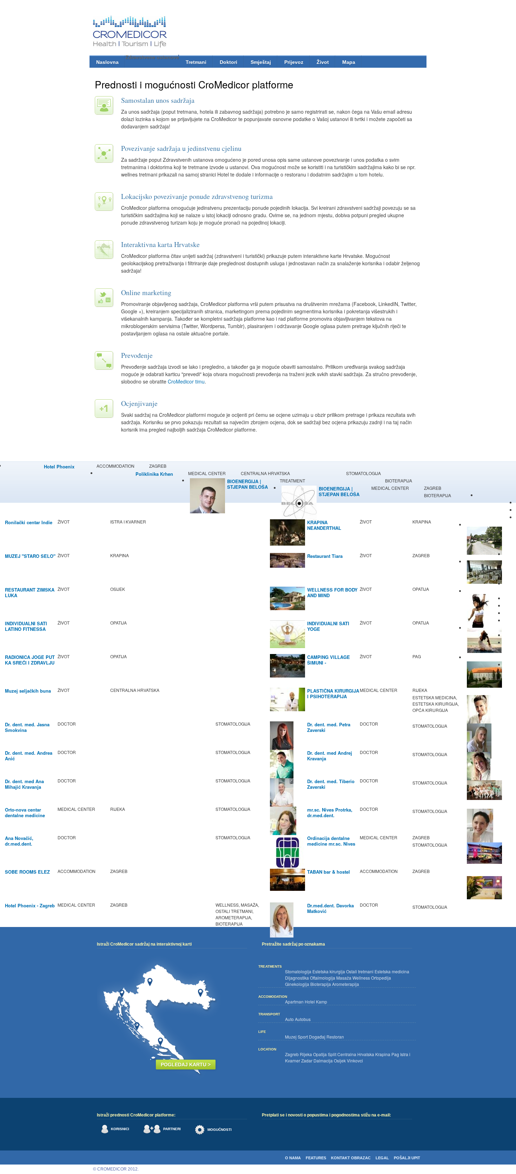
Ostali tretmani (359, 971)
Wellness (361, 978)
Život (323, 62)
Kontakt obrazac (351, 1158)
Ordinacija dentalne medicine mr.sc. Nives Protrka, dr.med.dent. (331, 844)
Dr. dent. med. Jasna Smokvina (27, 727)
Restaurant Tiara (325, 556)
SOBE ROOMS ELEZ (27, 871)
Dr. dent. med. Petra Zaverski (328, 727)
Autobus (303, 1019)
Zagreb (292, 1054)
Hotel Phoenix (59, 466)
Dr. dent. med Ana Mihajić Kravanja (24, 784)
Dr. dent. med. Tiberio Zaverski (331, 784)
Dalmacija (323, 1060)
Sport (303, 1037)
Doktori (228, 62)
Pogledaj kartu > (186, 1064)
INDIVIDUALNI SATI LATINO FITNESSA (26, 626)
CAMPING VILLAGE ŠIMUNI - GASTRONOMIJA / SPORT (328, 665)
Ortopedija (381, 978)
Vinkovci (355, 1060)
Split (332, 1054)
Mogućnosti (219, 1130)
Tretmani (196, 62)
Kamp (321, 1002)
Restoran (335, 1037)
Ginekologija (297, 984)
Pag (395, 1054)
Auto (289, 1019)
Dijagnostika (297, 978)
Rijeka (306, 1054)
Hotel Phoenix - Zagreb (30, 905)
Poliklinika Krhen (154, 474)
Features (316, 1158)
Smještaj (261, 62)
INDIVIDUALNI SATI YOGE (328, 626)
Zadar (306, 1060)
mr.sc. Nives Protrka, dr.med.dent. (329, 812)
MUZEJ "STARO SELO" (30, 556)
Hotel (310, 1002)
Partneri (172, 1129)
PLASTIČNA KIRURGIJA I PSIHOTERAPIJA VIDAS (333, 696)
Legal (382, 1158)
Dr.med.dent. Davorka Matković (330, 908)
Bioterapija (320, 984)
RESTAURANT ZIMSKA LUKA (29, 592)
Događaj (317, 1037)
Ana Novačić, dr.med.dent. (19, 841)
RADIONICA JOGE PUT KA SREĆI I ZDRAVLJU (30, 660)
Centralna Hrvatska (355, 1054)
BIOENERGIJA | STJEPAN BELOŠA (247, 484)
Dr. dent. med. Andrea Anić (28, 755)
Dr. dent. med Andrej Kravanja (329, 755)
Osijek (340, 1060)
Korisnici (120, 1129)
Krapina (382, 1054)
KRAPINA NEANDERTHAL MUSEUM (324, 528)
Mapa (348, 62)
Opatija (320, 1054)
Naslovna (107, 62)
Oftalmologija (322, 978)
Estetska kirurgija (328, 971)
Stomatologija (298, 971)
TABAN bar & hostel (328, 871)
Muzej (291, 1037)
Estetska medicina (392, 971)
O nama (293, 1158)
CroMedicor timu (186, 381)
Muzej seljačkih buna (28, 690)
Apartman (294, 1002)
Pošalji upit (407, 1158)
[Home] (131, 33)
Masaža (343, 978)
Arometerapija (345, 984)
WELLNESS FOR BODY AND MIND (332, 592)
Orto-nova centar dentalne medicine (25, 812)
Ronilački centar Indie (28, 522)
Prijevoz (293, 62)
